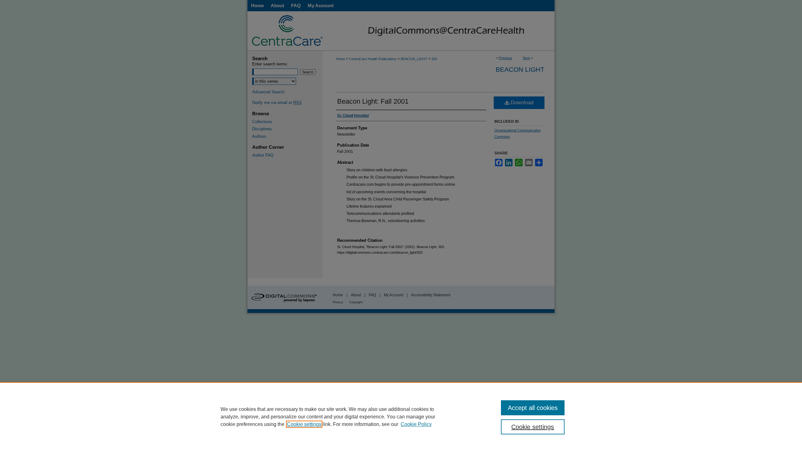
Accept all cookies (533, 407)
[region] (401, 416)
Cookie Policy (416, 424)
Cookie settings (304, 424)
